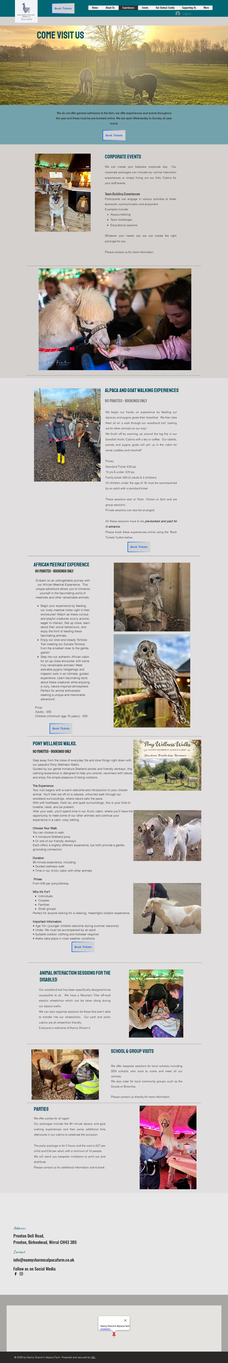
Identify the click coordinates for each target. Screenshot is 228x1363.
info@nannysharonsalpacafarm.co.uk (43, 1259)
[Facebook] (15, 1274)
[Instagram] (21, 1274)
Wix (93, 1357)
